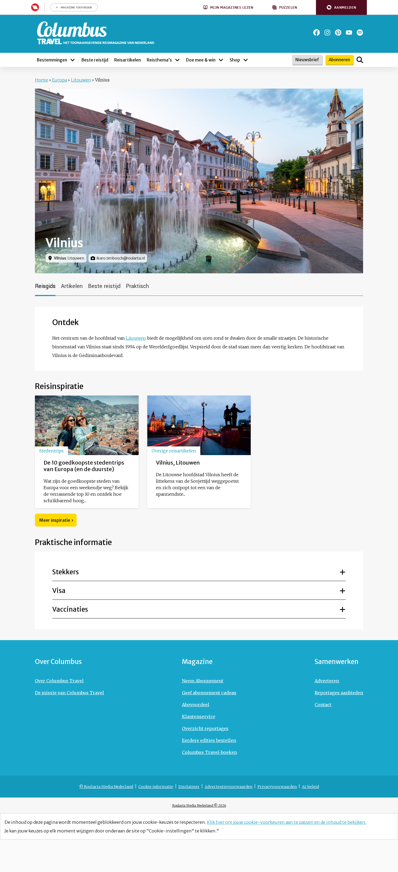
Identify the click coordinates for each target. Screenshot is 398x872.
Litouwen (81, 80)
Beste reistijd (104, 286)
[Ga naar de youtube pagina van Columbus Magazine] (349, 32)
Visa (59, 590)
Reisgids (45, 286)
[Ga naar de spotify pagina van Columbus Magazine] (360, 32)
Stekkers (65, 572)
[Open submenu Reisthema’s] (177, 60)
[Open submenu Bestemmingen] (72, 60)
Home (41, 80)
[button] (341, 7)
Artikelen (72, 286)
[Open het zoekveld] (360, 60)
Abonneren (339, 59)
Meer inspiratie (54, 520)
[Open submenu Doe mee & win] (221, 60)
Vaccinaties (70, 609)
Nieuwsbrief (307, 59)
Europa (59, 80)
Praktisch (137, 286)
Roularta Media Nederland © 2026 (199, 805)
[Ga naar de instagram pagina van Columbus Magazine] (327, 32)
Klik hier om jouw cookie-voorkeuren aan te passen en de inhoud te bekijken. (286, 822)
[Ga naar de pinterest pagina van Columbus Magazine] (338, 32)
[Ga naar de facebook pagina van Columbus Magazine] (316, 32)
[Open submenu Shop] (245, 60)
